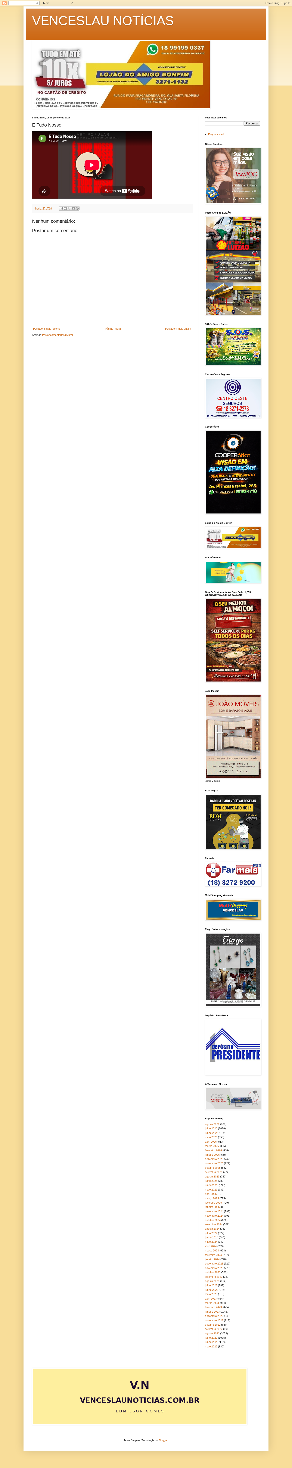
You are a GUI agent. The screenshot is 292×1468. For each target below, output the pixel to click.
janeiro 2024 (212, 1259)
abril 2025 (211, 1193)
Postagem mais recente (46, 328)
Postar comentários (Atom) (57, 334)
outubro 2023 (213, 1272)
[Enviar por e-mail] (61, 208)
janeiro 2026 (212, 1154)
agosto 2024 (212, 1228)
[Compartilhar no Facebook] (73, 208)
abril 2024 (211, 1246)
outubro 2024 (213, 1220)
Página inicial (113, 328)
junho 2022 (211, 1342)
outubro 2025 (213, 1167)
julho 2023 (211, 1285)
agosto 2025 (212, 1176)
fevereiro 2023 (213, 1307)
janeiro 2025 (212, 1206)
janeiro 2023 (212, 1311)
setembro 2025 (214, 1172)
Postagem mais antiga (178, 328)
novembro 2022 (214, 1320)
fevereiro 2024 (213, 1255)
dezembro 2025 (214, 1159)
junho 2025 (211, 1185)
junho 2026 (211, 1133)
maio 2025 (211, 1189)
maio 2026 (211, 1137)
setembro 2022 (214, 1329)
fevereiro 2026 (213, 1150)
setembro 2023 (214, 1276)
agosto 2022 (212, 1333)
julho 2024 (211, 1233)
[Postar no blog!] (65, 208)
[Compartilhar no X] (69, 208)
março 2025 (212, 1198)
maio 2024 (211, 1241)
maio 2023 (211, 1294)
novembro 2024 (214, 1215)
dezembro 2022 (214, 1316)
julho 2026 (211, 1128)
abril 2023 (211, 1298)
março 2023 (212, 1302)
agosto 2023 (212, 1281)
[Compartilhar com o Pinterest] (77, 208)
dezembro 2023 (214, 1263)
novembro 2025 (214, 1163)
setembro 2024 (214, 1224)
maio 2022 (211, 1346)
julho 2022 (211, 1337)
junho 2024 (211, 1237)
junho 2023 (211, 1289)
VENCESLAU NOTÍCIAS (103, 20)
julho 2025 (211, 1180)
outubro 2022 (213, 1324)
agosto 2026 (212, 1124)
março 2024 (212, 1250)
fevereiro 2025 (213, 1202)
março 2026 (212, 1146)
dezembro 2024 (214, 1211)
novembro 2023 (214, 1268)
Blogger (163, 1440)
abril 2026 (211, 1141)
